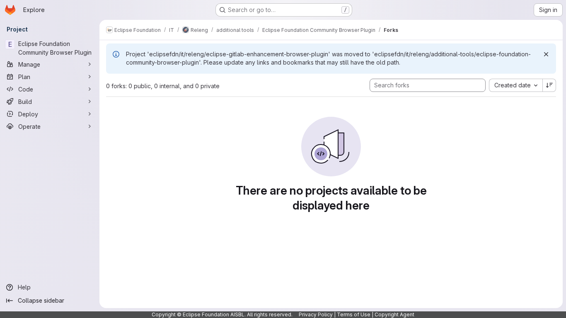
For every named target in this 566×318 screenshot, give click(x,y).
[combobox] (515, 85)
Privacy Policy (316, 314)
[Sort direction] (549, 85)
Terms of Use (353, 314)
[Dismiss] (546, 54)
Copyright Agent (394, 314)
